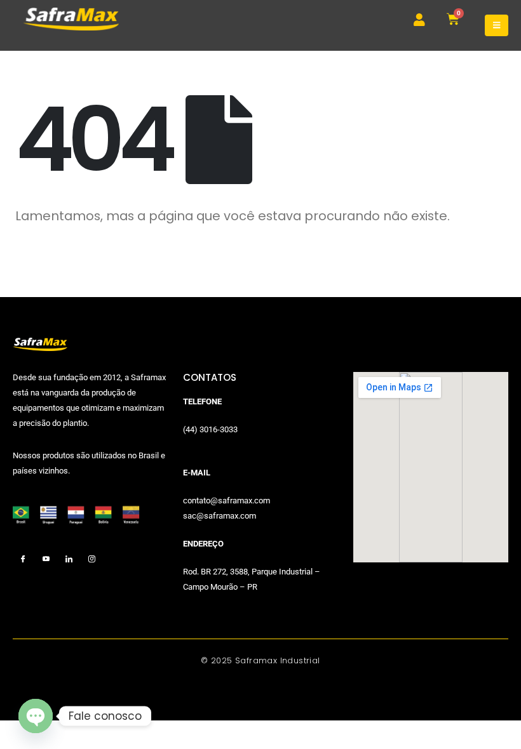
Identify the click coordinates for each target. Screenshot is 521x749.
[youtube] (46, 559)
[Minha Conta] (419, 19)
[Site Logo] (71, 19)
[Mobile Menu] (496, 25)
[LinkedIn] (69, 559)
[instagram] (92, 559)
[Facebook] (23, 559)
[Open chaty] (35, 716)
